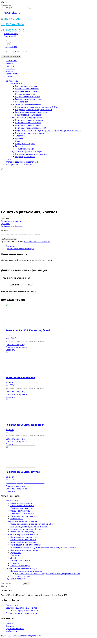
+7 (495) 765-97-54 (12, 24)
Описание (10, 246)
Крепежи (19, 138)
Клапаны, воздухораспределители (26, 117)
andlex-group (11, 18)
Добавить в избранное (11, 221)
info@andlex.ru (10, 12)
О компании (11, 60)
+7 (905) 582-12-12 (12, 30)
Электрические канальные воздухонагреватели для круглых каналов (47, 573)
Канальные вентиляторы (27, 88)
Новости (10, 66)
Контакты (10, 68)
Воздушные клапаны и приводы (30, 133)
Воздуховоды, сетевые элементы (25, 104)
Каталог (9, 63)
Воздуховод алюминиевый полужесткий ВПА (36, 107)
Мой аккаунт (12, 631)
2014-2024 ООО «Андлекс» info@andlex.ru (22, 635)
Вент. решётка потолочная (27, 125)
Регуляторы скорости (25, 156)
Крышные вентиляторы (26, 91)
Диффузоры (20, 135)
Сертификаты (12, 73)
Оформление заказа (15, 628)
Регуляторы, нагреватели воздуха (26, 151)
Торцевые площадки (25, 148)
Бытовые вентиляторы (26, 86)
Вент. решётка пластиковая (28, 122)
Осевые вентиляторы (25, 94)
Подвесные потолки (15, 578)
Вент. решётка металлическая (29, 120)
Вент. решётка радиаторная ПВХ (30, 128)
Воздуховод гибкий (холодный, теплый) (33, 109)
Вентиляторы (12, 81)
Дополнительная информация (20, 248)
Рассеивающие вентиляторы (28, 99)
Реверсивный (21, 101)
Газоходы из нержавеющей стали (31, 112)
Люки (17, 141)
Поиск (26, 583)
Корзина (10, 626)
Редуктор (19, 146)
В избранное (11, 33)
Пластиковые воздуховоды (28, 115)
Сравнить (10, 36)
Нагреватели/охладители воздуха (31, 154)
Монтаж (9, 71)
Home (8, 159)
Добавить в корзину (9, 239)
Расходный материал (25, 143)
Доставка (10, 76)
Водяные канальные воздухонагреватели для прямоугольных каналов (48, 130)
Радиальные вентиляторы (27, 96)
